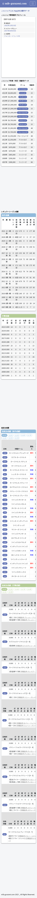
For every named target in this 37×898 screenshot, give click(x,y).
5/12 (5, 555)
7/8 (5, 512)
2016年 (4, 438)
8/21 (5, 483)
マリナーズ (23, 124)
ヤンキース (23, 97)
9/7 (5, 470)
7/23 (5, 504)
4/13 (5, 572)
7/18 (5, 508)
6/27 (5, 521)
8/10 (5, 491)
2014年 (17, 438)
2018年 (23, 435)
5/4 (5, 559)
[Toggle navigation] (32, 4)
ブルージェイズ (22, 109)
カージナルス (23, 89)
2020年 (11, 435)
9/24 (5, 457)
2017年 (29, 435)
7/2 (5, 517)
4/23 (5, 568)
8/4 (5, 495)
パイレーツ (22, 120)
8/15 (5, 487)
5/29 (5, 542)
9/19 (5, 462)
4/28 (5, 564)
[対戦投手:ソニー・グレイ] (26, 697)
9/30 (5, 453)
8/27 (5, 478)
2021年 (4, 435)
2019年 (17, 435)
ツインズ (22, 93)
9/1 (5, 474)
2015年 (11, 438)
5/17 (5, 551)
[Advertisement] (18, 57)
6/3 (5, 538)
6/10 (5, 534)
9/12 (5, 466)
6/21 (5, 525)
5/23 (5, 547)
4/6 (5, 576)
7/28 (5, 500)
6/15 (5, 529)
